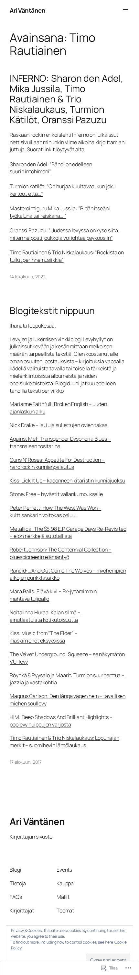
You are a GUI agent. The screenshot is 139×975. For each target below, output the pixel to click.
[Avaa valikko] (125, 11)
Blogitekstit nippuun (52, 311)
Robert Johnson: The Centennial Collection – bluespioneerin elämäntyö (61, 553)
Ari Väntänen (27, 10)
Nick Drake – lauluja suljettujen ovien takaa (59, 425)
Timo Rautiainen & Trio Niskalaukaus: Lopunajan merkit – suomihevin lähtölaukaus (64, 741)
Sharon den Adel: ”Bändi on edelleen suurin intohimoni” (51, 168)
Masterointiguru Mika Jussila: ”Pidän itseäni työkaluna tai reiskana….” (60, 212)
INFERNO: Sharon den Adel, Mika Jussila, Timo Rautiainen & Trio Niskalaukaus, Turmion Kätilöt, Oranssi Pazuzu (66, 99)
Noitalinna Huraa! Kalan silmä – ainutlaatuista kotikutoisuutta (45, 616)
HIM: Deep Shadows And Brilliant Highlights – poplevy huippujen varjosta (61, 721)
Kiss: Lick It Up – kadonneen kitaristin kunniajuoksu (67, 480)
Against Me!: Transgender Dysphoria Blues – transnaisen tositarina (60, 442)
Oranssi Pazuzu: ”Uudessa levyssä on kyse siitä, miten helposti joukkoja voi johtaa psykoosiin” (64, 234)
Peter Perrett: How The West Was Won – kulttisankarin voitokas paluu (55, 511)
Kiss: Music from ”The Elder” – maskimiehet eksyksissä (44, 637)
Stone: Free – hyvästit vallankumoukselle (56, 494)
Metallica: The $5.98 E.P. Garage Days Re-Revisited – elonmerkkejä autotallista (68, 532)
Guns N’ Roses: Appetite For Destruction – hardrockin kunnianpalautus (57, 463)
